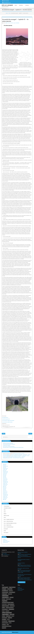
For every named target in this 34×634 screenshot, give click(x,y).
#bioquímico (10, 590)
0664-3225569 (4, 553)
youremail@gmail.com (5, 554)
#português (4, 617)
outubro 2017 (5, 469)
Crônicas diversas (6, 506)
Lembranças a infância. (6, 445)
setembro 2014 (5, 497)
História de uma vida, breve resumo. (18, 453)
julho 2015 (4, 486)
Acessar (4, 539)
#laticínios (12, 605)
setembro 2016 (5, 472)
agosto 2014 (5, 498)
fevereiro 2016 (5, 479)
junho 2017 (4, 470)
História (5, 513)
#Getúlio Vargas (4, 604)
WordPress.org (5, 542)
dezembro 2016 (5, 471)
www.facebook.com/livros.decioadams (8, 420)
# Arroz (20, 570)
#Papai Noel (23, 566)
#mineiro (11, 609)
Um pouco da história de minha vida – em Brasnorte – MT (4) (20, 454)
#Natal (28, 565)
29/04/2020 (19, 560)
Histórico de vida (6, 515)
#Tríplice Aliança (29, 579)
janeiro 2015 (5, 493)
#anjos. (4, 589)
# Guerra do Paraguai (22, 577)
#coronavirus (21, 554)
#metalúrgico (5, 609)
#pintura (8, 616)
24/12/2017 (19, 576)
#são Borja (11, 621)
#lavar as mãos (22, 555)
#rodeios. (19, 572)
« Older (3, 433)
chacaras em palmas (6, 455)
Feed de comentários (6, 541)
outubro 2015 (5, 483)
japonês (4, 628)
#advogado (5, 587)
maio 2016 (4, 475)
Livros (5, 517)
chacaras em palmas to (6, 454)
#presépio (29, 566)
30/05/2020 (19, 553)
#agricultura (12, 587)
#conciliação (12, 592)
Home (16, 5)
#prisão (10, 617)
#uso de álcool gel (25, 556)
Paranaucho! (6, 528)
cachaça (4, 624)
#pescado (12, 614)
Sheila (4, 457)
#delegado (4, 594)
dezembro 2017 (5, 468)
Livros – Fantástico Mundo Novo (9, 519)
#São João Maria (5, 622)
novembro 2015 (5, 482)
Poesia (5, 530)
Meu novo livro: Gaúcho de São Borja (8, 446)
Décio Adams (7, 5)
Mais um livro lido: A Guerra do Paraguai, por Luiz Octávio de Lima (13, 447)
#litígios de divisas (9, 607)
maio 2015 (4, 488)
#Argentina (19, 579)
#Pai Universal (6, 612)
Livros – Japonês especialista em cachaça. (10, 523)
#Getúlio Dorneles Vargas (7, 602)
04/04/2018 (19, 569)
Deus (8, 624)
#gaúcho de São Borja (26, 571)
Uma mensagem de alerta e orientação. (9, 444)
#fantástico (5, 597)
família (22, 572)
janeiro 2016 (5, 480)
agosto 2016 (5, 473)
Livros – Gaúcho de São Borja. (8, 521)
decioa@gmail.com (5, 417)
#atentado (9, 589)
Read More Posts (21, 582)
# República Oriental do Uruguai (25, 578)
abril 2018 (4, 467)
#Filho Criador (8, 599)
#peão (3, 616)
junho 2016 (4, 474)
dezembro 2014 (5, 494)
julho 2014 (4, 499)
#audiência (5, 590)
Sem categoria (6, 532)
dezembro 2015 (5, 481)
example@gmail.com (7, 2)
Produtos (21, 5)
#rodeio (4, 619)
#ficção (3, 599)
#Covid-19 (25, 554)
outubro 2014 (5, 496)
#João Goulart (5, 605)
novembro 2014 (5, 495)
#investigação (11, 604)
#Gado (21, 571)
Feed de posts (5, 540)
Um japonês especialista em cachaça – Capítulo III (17, 456)
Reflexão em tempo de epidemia (8, 443)
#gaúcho (4, 601)
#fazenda (23, 570)
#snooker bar (4, 621)
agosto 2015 (5, 485)
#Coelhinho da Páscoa (22, 565)
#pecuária (5, 614)
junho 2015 (4, 487)
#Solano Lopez (24, 579)
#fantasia (5, 595)
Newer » (30, 433)
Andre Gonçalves (5, 456)
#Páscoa (26, 566)
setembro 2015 (5, 484)
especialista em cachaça (6, 626)
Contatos (27, 5)
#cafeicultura (5, 592)
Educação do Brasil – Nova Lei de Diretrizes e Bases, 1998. (15, 457)
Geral (4, 511)
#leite (3, 607)
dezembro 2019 (5, 466)
